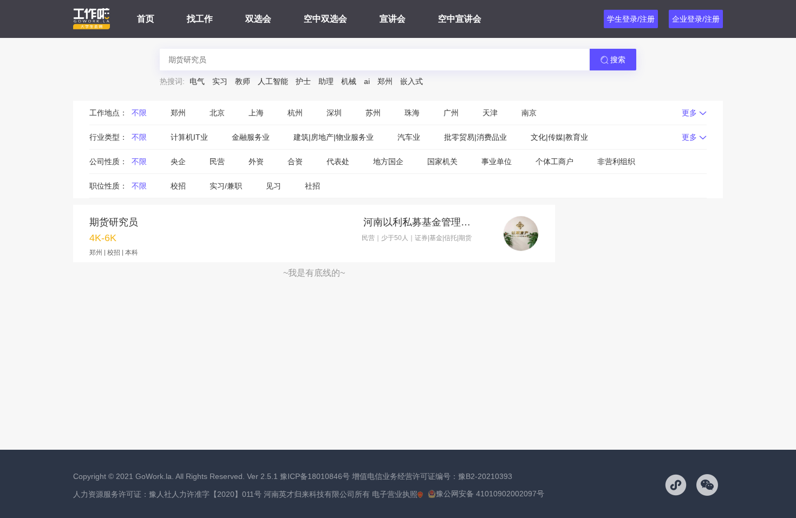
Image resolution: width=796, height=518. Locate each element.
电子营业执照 (394, 494)
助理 (326, 81)
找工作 (200, 18)
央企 (178, 161)
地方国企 (388, 161)
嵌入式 (411, 81)
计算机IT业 (189, 137)
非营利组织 (616, 161)
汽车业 (408, 137)
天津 (490, 112)
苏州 (373, 112)
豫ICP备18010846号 (315, 476)
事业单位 (496, 161)
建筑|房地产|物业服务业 (333, 137)
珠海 (412, 112)
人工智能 (273, 81)
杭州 (295, 112)
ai (367, 81)
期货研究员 (113, 222)
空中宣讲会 (459, 18)
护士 (303, 81)
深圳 (334, 112)
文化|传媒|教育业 (559, 137)
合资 (295, 161)
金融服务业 (251, 137)
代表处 (338, 161)
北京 (217, 112)
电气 (197, 81)
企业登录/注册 (696, 19)
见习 (273, 186)
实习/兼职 (226, 186)
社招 (312, 186)
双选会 (258, 18)
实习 (219, 81)
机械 (348, 81)
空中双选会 (325, 18)
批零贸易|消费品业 (475, 137)
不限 (139, 112)
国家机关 (442, 161)
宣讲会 (393, 18)
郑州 (385, 81)
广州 (451, 112)
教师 (242, 81)
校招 (178, 186)
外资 (256, 161)
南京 (529, 112)
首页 (145, 18)
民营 (217, 161)
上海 (256, 112)
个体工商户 (554, 161)
